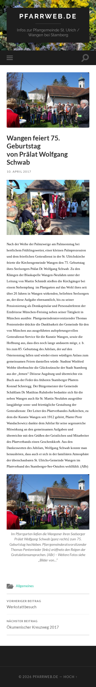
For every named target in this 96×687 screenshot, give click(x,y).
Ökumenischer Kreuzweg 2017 (33, 624)
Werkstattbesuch (24, 604)
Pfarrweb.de (48, 16)
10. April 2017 (19, 171)
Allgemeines (25, 586)
